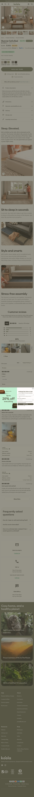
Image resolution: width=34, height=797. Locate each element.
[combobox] (25, 400)
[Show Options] (32, 400)
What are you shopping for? (21, 398)
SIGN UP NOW (25, 404)
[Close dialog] (33, 388)
